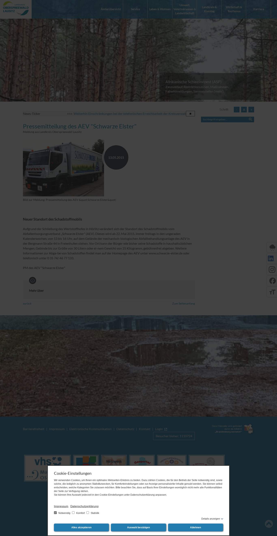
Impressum (61, 506)
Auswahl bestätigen (138, 527)
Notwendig (64, 513)
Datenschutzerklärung (84, 506)
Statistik (94, 513)
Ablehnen (195, 527)
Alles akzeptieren (81, 527)
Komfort (80, 513)
